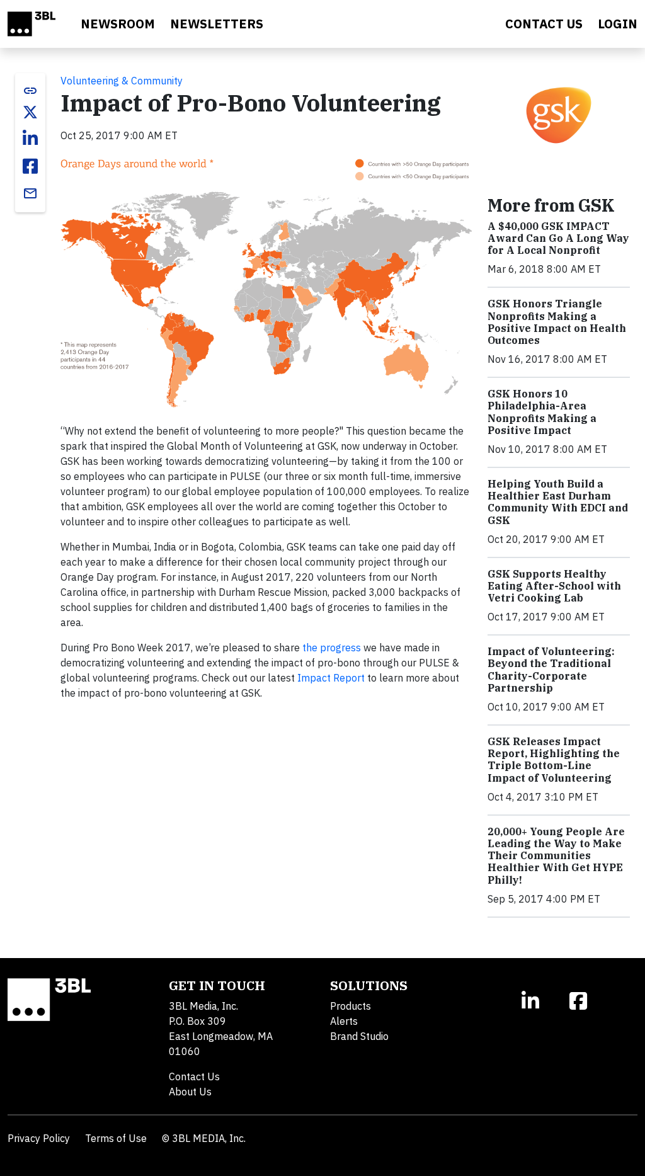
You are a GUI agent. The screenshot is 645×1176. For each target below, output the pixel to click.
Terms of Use (116, 1138)
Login (617, 23)
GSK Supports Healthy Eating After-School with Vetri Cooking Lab (554, 586)
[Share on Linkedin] (30, 138)
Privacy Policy (39, 1138)
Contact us (544, 23)
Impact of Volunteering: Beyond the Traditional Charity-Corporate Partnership (551, 669)
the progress (331, 647)
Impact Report (331, 677)
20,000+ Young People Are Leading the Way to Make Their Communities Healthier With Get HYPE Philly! (556, 855)
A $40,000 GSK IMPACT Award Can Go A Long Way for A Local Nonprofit (558, 238)
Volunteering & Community (121, 80)
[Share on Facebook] (30, 166)
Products (350, 1006)
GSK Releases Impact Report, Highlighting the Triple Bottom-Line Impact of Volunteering (554, 759)
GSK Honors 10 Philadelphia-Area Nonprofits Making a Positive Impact (542, 412)
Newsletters (216, 23)
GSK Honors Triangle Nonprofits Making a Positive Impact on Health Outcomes (557, 321)
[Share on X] (30, 112)
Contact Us (194, 1076)
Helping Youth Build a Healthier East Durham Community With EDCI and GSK (558, 502)
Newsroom (118, 23)
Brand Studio (359, 1036)
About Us (190, 1091)
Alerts (344, 1021)
